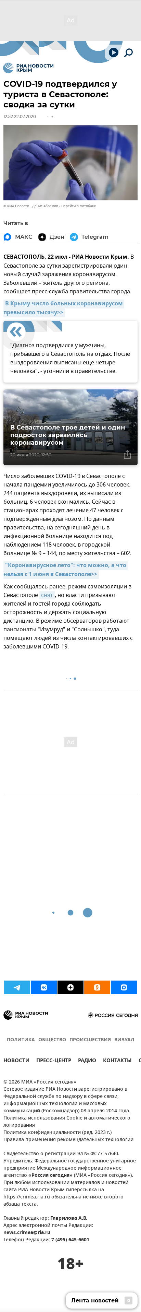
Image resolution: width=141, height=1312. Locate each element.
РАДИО (87, 1061)
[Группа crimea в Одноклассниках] (97, 987)
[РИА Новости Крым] (28, 68)
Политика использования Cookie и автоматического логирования (66, 1121)
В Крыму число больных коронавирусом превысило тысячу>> (63, 308)
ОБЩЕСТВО (52, 1040)
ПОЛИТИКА (21, 1040)
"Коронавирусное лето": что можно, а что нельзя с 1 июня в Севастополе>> (65, 570)
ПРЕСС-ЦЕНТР (53, 1061)
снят (47, 595)
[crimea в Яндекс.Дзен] (70, 987)
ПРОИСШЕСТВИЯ (90, 1040)
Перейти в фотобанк (78, 206)
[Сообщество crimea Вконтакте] (44, 987)
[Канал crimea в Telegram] (17, 987)
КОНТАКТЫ (117, 1061)
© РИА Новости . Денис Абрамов (30, 206)
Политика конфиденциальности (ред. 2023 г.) (57, 1133)
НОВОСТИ (16, 1061)
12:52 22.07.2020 (19, 116)
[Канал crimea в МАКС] (124, 987)
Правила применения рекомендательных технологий (68, 1140)
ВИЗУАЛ (124, 1040)
